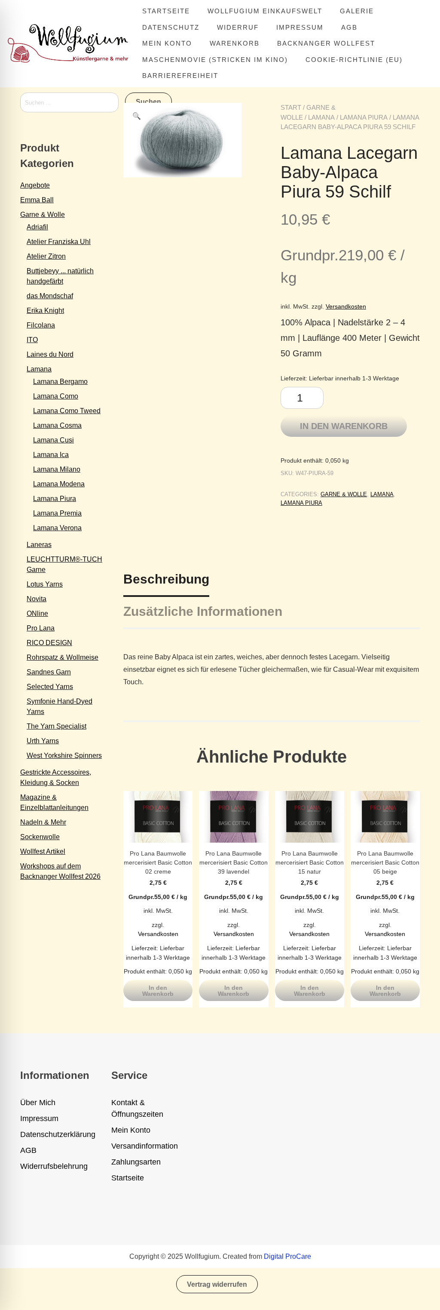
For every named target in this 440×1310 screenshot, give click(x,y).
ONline (37, 613)
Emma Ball (37, 200)
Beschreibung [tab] (166, 579)
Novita (36, 598)
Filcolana (41, 325)
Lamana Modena (59, 484)
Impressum (300, 27)
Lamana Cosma (57, 425)
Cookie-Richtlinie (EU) (354, 59)
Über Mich (37, 1102)
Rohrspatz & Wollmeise (62, 657)
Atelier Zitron (46, 256)
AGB (349, 27)
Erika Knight (45, 310)
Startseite (166, 11)
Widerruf (238, 27)
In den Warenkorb (344, 426)
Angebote (35, 185)
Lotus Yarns (45, 584)
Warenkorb (235, 43)
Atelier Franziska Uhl (59, 241)
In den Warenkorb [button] (158, 990)
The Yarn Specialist (56, 726)
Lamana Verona (57, 527)
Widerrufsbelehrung (54, 1166)
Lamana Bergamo (60, 381)
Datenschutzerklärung (57, 1134)
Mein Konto (167, 43)
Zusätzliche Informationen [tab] (202, 611)
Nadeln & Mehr (43, 822)
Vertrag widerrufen (217, 1284)
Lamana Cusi (53, 440)
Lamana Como (55, 396)
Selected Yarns (50, 686)
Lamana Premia (57, 513)
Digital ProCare (287, 1256)
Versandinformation (144, 1146)
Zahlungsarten (136, 1162)
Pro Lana (41, 628)
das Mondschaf (50, 296)
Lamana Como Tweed (67, 410)
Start (291, 107)
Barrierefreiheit (180, 75)
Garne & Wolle (344, 494)
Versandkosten (346, 306)
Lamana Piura (364, 117)
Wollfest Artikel (42, 851)
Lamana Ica (51, 454)
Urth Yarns (43, 741)
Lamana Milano (56, 469)
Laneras (39, 544)
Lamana (321, 117)
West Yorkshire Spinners (64, 755)
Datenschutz (170, 27)
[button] (136, 116)
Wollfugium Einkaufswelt (265, 11)
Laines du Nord (50, 354)
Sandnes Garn (49, 672)
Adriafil (37, 227)
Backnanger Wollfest (326, 43)
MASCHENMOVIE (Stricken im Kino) (215, 59)
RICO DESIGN (49, 642)
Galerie (357, 11)
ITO (32, 339)
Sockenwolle (40, 836)
